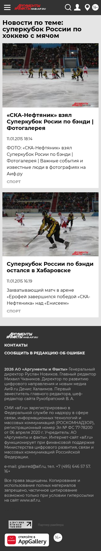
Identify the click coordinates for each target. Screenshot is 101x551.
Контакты (15, 345)
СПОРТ (14, 182)
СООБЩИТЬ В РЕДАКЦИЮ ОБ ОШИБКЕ (44, 353)
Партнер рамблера (51, 524)
